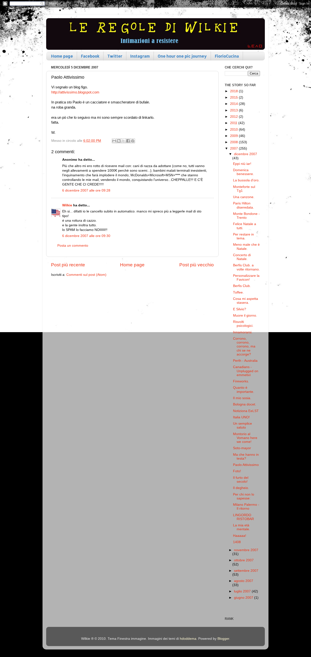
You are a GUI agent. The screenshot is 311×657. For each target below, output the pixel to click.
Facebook (90, 56)
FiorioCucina (227, 56)
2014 (234, 104)
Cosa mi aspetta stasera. (245, 300)
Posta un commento (72, 245)
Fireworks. (241, 381)
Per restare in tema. (243, 236)
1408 (237, 542)
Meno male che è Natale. (246, 246)
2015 (234, 97)
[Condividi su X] (123, 140)
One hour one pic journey (182, 56)
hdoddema (188, 638)
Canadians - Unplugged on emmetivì (245, 371)
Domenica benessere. (243, 172)
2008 (234, 142)
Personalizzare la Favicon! (246, 277)
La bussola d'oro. (246, 180)
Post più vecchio (196, 264)
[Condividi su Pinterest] (132, 140)
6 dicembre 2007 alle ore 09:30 (86, 236)
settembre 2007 (246, 571)
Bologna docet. (244, 404)
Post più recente (68, 264)
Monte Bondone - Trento (246, 215)
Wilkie (67, 205)
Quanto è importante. (243, 389)
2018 (234, 91)
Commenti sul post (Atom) (86, 275)
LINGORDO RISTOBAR (243, 517)
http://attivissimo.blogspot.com (75, 92)
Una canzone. (243, 197)
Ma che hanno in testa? (246, 456)
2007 (234, 148)
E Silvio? (239, 309)
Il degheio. (241, 488)
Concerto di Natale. (242, 257)
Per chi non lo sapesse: (243, 496)
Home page (62, 56)
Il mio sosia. (242, 398)
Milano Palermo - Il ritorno (246, 506)
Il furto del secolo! (240, 479)
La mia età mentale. (241, 527)
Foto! (237, 471)
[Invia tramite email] (114, 140)
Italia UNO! (241, 417)
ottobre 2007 (244, 560)
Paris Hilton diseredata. (243, 205)
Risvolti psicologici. (243, 324)
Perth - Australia (245, 360)
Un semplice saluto (242, 425)
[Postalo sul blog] (118, 140)
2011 (234, 123)
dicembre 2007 (245, 154)
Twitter (114, 56)
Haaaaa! (239, 536)
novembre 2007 (246, 550)
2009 (234, 136)
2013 (234, 110)
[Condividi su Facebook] (128, 140)
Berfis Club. (242, 286)
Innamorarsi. (242, 332)
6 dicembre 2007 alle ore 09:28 (86, 190)
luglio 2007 (243, 591)
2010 (234, 129)
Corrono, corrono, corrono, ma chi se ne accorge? (244, 346)
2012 (234, 116)
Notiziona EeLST (246, 411)
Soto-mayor (242, 448)
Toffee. (238, 292)
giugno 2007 (244, 597)
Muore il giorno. (245, 315)
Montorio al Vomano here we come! (245, 438)
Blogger (223, 638)
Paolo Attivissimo (246, 465)
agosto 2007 (243, 581)
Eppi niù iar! (242, 164)
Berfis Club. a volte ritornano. (246, 267)
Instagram (140, 56)
